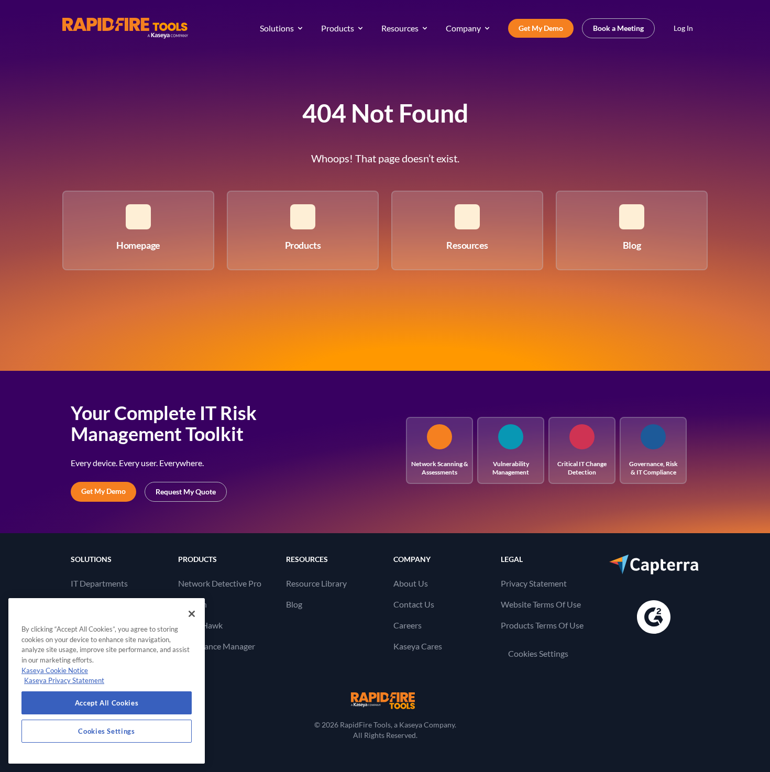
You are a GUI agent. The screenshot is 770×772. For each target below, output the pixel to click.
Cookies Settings (538, 653)
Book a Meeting (618, 28)
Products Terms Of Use (542, 625)
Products (337, 28)
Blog (294, 604)
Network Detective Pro (219, 583)
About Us (410, 583)
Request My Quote (186, 491)
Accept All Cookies (107, 703)
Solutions (277, 28)
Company (463, 28)
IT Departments (99, 583)
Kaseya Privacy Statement (64, 680)
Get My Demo (541, 28)
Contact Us (413, 604)
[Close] (191, 613)
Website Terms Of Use (541, 604)
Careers (407, 625)
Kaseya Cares (417, 646)
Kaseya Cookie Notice (54, 670)
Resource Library (316, 583)
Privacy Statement (534, 583)
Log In (683, 28)
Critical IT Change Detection (582, 468)
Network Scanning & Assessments (439, 468)
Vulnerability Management (510, 468)
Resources (400, 28)
